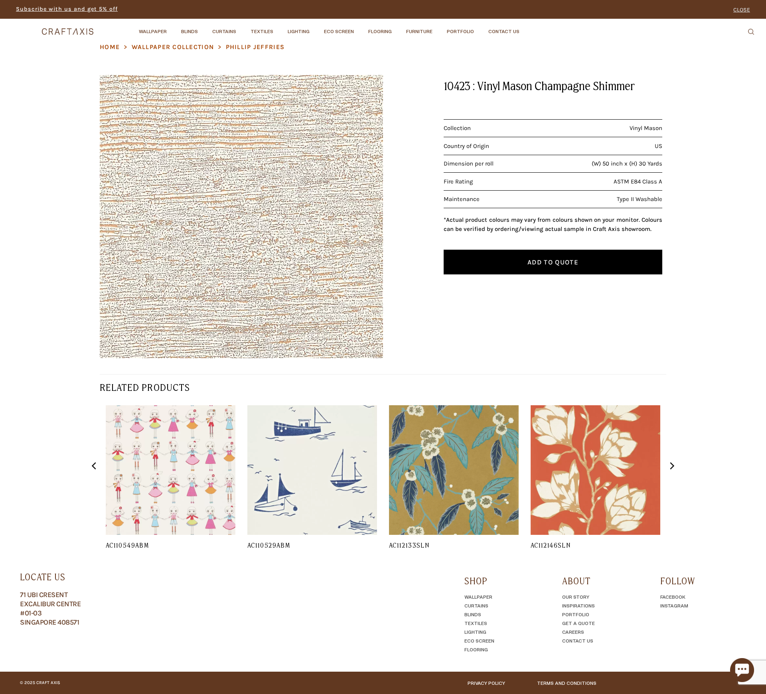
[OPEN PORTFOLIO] (481, 27)
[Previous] (95, 481)
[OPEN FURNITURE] (439, 27)
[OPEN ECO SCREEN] (360, 27)
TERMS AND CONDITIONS (566, 683)
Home (110, 47)
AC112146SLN (551, 545)
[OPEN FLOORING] (398, 27)
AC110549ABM (127, 545)
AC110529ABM (268, 545)
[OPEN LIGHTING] (316, 27)
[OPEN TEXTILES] (280, 27)
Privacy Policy (486, 683)
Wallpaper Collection (173, 47)
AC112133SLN (409, 545)
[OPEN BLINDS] (204, 27)
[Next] (671, 481)
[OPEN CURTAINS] (243, 27)
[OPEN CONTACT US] (526, 27)
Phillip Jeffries (255, 47)
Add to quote (552, 262)
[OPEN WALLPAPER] (173, 27)
